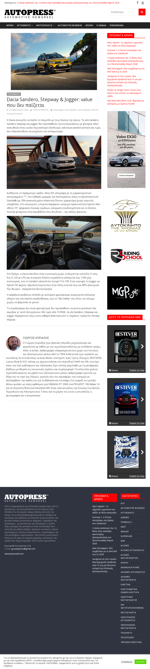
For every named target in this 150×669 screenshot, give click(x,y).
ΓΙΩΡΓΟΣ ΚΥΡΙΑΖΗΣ (41, 110)
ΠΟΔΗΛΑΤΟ (126, 632)
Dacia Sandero (71, 110)
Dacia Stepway (84, 110)
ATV (123, 503)
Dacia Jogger (58, 110)
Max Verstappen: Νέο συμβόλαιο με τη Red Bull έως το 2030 (104, 551)
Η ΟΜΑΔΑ (101, 25)
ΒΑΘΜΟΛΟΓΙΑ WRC (130, 567)
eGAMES (125, 517)
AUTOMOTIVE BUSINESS (70, 25)
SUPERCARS (126, 536)
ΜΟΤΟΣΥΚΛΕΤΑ (44, 25)
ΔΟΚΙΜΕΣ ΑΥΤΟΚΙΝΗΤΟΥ (133, 572)
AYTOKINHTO (24, 25)
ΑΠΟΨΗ (89, 25)
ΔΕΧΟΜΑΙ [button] (140, 661)
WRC (123, 540)
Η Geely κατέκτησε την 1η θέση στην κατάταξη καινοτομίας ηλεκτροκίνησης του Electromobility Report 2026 (125, 60)
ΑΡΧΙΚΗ (9, 25)
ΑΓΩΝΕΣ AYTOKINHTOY (132, 550)
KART (123, 526)
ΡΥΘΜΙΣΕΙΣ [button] (126, 661)
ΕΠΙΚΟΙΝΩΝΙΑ (116, 25)
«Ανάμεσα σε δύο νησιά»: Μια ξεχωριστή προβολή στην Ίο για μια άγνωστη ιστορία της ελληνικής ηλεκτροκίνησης (104, 565)
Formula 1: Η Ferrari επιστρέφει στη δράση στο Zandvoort (44, 2)
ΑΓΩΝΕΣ (125, 545)
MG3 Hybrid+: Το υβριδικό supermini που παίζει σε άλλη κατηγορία (104, 509)
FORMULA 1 (126, 522)
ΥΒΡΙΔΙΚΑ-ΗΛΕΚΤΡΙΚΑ (131, 642)
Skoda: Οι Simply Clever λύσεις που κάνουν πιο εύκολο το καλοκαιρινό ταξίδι (124, 93)
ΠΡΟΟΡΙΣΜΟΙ (127, 637)
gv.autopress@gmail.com (23, 548)
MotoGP (125, 531)
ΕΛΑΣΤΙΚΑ (125, 584)
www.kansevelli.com (14, 553)
